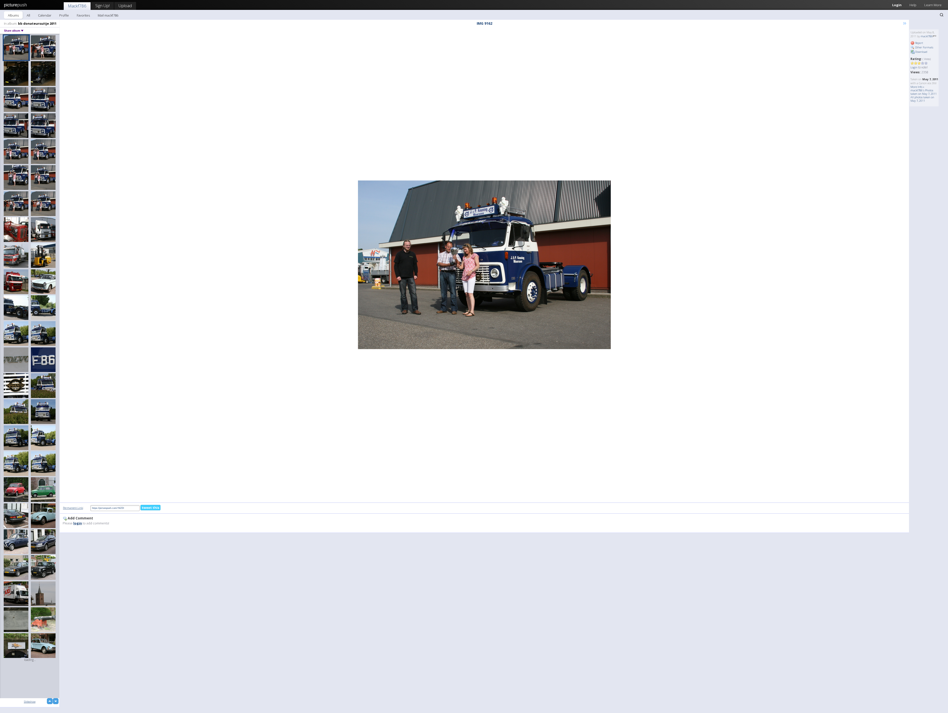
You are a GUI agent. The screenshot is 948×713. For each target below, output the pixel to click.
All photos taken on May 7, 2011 (922, 98)
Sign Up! (102, 5)
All (28, 15)
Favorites (83, 15)
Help (912, 5)
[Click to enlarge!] (484, 264)
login (77, 523)
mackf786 (927, 36)
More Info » (917, 87)
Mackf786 (77, 6)
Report (918, 43)
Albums (13, 15)
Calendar (44, 15)
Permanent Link (73, 508)
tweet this (150, 507)
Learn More (933, 5)
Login (897, 5)
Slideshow (30, 701)
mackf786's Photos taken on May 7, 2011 (923, 92)
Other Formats (923, 47)
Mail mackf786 (108, 15)
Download (920, 52)
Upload (125, 5)
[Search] (942, 15)
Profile (64, 15)
